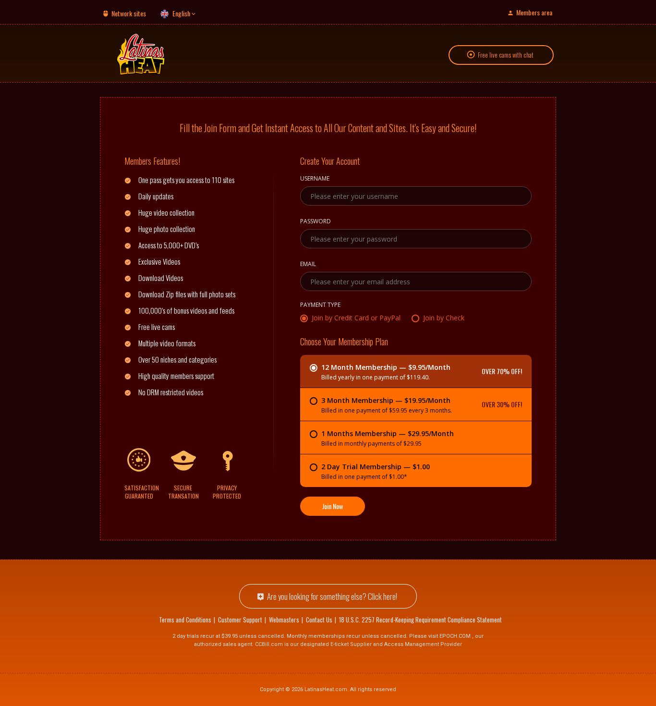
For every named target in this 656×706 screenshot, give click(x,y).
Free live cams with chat (506, 55)
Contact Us (319, 619)
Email (308, 264)
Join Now (332, 506)
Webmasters (284, 619)
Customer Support (240, 619)
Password (315, 222)
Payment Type (320, 305)
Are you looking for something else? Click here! (332, 596)
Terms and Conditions (185, 619)
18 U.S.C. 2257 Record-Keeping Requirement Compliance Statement (420, 619)
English (181, 13)
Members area (534, 12)
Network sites (128, 13)
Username (314, 179)
